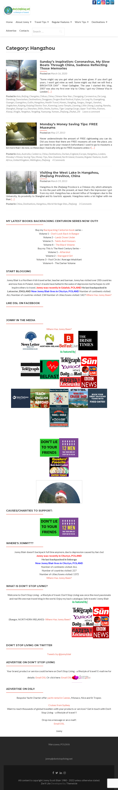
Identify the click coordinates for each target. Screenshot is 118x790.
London (101, 153)
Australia (26, 153)
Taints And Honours (65, 240)
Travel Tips (40, 21)
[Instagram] (103, 2)
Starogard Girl (65, 255)
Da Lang (101, 96)
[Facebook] (94, 2)
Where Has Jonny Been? (99, 294)
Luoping (98, 105)
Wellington (35, 159)
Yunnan (55, 111)
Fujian (77, 99)
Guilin (30, 102)
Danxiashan (22, 99)
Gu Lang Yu (86, 99)
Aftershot (65, 252)
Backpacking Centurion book (59, 229)
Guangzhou (20, 102)
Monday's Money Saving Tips (20, 156)
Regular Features (60, 21)
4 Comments (58, 159)
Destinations (98, 21)
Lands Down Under (65, 237)
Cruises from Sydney (59, 705)
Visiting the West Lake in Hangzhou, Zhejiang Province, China (69, 174)
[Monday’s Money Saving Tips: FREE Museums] (21, 133)
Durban (65, 153)
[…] (49, 91)
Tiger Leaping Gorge (69, 108)
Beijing (25, 96)
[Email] (112, 2)
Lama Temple (64, 105)
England (74, 153)
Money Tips (41, 156)
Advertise (11, 30)
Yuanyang (46, 111)
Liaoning (76, 105)
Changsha (34, 96)
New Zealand (54, 156)
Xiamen (101, 108)
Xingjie (16, 111)
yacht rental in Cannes (58, 697)
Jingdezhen (11, 105)
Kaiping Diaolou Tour (36, 105)
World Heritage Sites (57, 203)
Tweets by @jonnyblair (59, 654)
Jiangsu (80, 102)
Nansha (106, 105)
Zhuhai (72, 111)
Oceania (79, 156)
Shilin (40, 108)
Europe (82, 153)
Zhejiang (64, 111)
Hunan (62, 102)
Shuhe (47, 108)
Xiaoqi (9, 111)
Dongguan (47, 99)
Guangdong (98, 99)
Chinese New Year (63, 96)
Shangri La (21, 108)
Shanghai (10, 108)
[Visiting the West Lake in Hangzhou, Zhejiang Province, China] (21, 182)
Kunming (52, 105)
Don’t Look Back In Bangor (65, 233)
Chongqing (78, 96)
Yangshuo (25, 111)
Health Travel (52, 102)
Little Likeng (87, 105)
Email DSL (40, 677)
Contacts (24, 30)
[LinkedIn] (108, 2)
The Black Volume (65, 244)
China (51, 96)
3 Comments (85, 203)
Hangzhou (39, 102)
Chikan (43, 96)
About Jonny (22, 21)
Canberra (36, 153)
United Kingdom (21, 159)
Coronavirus (90, 96)
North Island (68, 156)
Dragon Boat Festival (63, 99)
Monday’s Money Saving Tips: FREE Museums (69, 125)
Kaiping (21, 105)
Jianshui (97, 102)
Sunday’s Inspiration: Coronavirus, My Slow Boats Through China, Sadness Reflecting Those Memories (75, 65)
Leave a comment (91, 111)
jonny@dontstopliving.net (59, 758)
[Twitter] (99, 2)
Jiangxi (88, 102)
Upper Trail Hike (88, 108)
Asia (18, 96)
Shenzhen (32, 108)
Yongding (35, 111)
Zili (78, 111)
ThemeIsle (71, 783)
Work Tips (80, 21)
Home (9, 21)
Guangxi (10, 102)
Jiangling (71, 102)
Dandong (10, 99)
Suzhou (54, 108)
